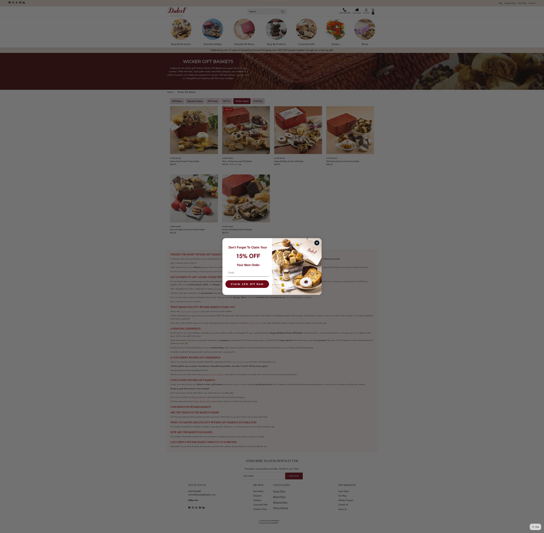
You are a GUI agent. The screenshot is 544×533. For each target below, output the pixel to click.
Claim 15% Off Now (247, 284)
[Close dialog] (316, 242)
